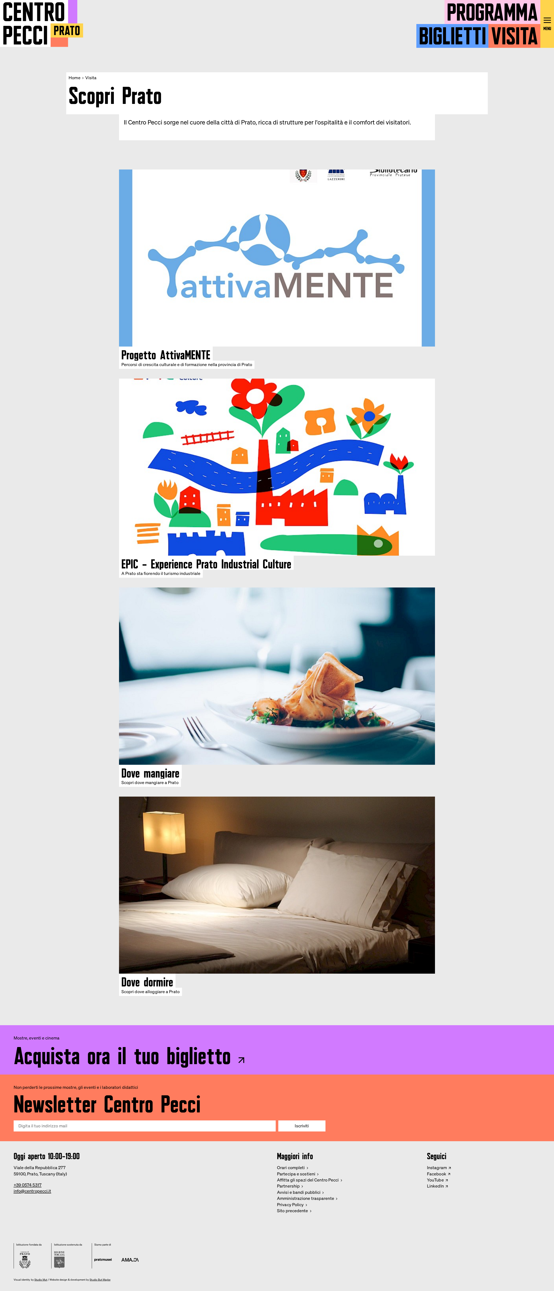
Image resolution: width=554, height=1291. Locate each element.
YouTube (435, 1180)
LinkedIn (435, 1186)
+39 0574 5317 (28, 1185)
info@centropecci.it (32, 1191)
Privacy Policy (290, 1204)
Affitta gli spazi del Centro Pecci (308, 1180)
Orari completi (291, 1167)
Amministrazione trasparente (305, 1198)
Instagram (437, 1167)
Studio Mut (40, 1279)
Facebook (436, 1174)
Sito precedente (292, 1211)
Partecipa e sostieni (296, 1174)
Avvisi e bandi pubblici (298, 1192)
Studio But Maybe (100, 1279)
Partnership (288, 1186)
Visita (514, 33)
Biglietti (452, 33)
